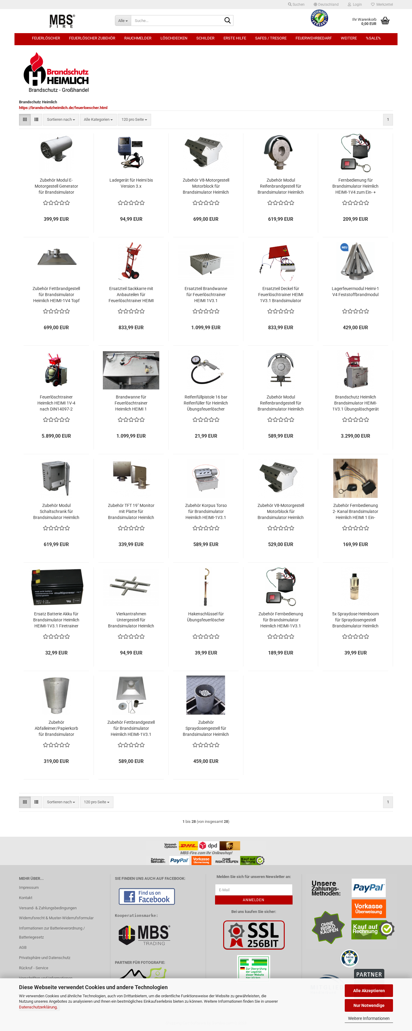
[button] (326, 4)
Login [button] (356, 4)
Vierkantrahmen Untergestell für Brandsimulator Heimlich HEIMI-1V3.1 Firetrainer (131, 620)
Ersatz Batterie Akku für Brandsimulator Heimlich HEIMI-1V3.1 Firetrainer (56, 619)
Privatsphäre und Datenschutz (44, 957)
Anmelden (254, 900)
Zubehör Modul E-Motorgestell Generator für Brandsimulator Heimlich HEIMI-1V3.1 (56, 186)
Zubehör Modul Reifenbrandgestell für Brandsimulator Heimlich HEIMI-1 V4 (281, 186)
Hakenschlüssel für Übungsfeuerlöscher (206, 616)
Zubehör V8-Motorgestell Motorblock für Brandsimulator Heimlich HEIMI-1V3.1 (281, 511)
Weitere (349, 38)
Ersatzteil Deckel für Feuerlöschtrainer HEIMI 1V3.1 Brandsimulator (280, 294)
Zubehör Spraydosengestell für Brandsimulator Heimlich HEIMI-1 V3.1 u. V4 (206, 728)
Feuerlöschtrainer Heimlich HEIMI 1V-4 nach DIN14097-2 (56, 403)
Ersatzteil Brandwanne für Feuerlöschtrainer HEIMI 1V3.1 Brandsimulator (206, 295)
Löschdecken (173, 38)
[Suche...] (227, 20)
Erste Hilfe (234, 38)
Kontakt (25, 897)
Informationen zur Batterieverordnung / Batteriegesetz (52, 932)
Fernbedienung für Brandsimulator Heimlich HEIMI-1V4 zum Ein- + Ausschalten (355, 186)
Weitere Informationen (369, 1018)
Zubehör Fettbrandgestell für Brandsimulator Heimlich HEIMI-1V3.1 (131, 728)
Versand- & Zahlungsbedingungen (48, 908)
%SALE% (373, 38)
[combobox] (61, 120)
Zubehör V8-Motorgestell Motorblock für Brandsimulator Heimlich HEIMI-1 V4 (206, 186)
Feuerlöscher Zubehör (92, 38)
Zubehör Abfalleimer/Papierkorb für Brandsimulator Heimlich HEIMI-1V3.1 (56, 728)
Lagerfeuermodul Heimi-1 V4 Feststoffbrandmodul (355, 291)
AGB (23, 947)
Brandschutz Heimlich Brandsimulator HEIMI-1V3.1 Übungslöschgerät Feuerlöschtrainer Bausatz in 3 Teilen (355, 403)
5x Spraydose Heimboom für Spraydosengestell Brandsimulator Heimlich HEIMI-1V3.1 (355, 620)
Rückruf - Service (33, 968)
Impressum (29, 887)
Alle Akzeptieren (369, 990)
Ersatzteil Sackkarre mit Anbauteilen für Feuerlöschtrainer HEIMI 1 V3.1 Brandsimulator (131, 295)
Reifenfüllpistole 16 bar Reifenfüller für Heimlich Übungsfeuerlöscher (206, 403)
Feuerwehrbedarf (314, 38)
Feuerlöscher (46, 38)
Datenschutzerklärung (38, 1007)
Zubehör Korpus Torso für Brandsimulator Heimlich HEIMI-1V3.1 (206, 511)
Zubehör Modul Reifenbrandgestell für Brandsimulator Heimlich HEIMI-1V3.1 (281, 403)
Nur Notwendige (369, 1005)
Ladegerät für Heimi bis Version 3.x (131, 183)
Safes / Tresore (271, 38)
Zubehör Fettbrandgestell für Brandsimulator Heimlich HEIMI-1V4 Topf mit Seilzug (56, 295)
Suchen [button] (298, 4)
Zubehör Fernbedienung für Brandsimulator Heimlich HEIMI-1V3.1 (280, 619)
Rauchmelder (137, 38)
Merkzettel (384, 4)
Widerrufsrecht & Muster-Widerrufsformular (56, 918)
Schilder (205, 38)
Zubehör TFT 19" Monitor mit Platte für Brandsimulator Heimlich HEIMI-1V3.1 (131, 511)
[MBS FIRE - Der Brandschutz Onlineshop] (62, 21)
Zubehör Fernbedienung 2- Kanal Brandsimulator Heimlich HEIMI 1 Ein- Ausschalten (355, 511)
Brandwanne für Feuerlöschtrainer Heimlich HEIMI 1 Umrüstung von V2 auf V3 (131, 403)
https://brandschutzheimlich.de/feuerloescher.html (63, 107)
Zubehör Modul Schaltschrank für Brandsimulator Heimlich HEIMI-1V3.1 (56, 511)
